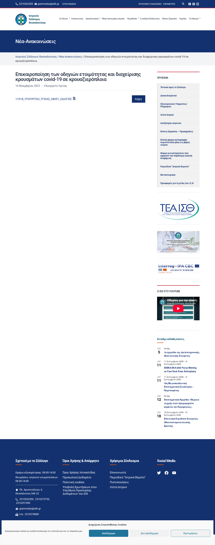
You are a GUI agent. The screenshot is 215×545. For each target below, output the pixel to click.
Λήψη (138, 99)
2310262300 (26, 3)
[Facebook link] (167, 472)
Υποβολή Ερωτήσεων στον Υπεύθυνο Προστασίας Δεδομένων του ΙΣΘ (80, 490)
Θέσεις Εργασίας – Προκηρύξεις (176, 131)
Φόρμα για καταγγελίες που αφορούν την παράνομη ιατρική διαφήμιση (176, 155)
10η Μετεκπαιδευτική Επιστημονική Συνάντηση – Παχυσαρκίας (178, 387)
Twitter (193, 4)
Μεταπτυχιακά (167, 175)
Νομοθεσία (132, 18)
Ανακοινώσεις (77, 18)
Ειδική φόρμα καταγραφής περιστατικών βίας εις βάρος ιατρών (175, 142)
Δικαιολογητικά (92, 18)
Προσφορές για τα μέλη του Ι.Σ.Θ (177, 183)
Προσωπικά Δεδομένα (77, 477)
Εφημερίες (169, 4)
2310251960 (23, 502)
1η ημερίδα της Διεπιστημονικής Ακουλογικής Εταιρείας (181, 354)
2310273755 (42, 499)
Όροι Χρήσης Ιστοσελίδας (79, 472)
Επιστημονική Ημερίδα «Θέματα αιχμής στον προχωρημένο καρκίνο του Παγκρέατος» (181, 403)
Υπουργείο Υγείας (55, 85)
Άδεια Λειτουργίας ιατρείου (113, 18)
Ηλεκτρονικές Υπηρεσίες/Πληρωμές (173, 105)
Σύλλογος (63, 18)
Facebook (189, 4)
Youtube (197, 4)
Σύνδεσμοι (193, 18)
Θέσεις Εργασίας (169, 18)
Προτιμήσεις (190, 533)
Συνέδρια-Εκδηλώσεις (150, 18)
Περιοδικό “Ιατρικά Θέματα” (174, 166)
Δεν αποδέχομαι (149, 533)
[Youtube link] (174, 472)
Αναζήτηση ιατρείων (170, 123)
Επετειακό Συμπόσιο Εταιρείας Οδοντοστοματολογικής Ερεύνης (181, 422)
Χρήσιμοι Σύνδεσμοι (150, 4)
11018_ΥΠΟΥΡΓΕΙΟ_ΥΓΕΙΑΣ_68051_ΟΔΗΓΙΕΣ (43, 99)
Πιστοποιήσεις (119, 482)
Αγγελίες (183, 18)
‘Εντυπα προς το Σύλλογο (173, 87)
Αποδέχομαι (108, 533)
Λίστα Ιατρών (167, 115)
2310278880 (32, 514)
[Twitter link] (159, 472)
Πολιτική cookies (73, 482)
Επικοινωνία (69, 4)
